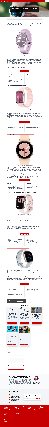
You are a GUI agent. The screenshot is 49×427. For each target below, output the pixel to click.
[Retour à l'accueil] (4, 1)
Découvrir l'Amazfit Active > (24, 234)
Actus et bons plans (20, 301)
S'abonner (38, 398)
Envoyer (16, 369)
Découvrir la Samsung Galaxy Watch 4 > (24, 179)
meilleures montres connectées (24, 25)
